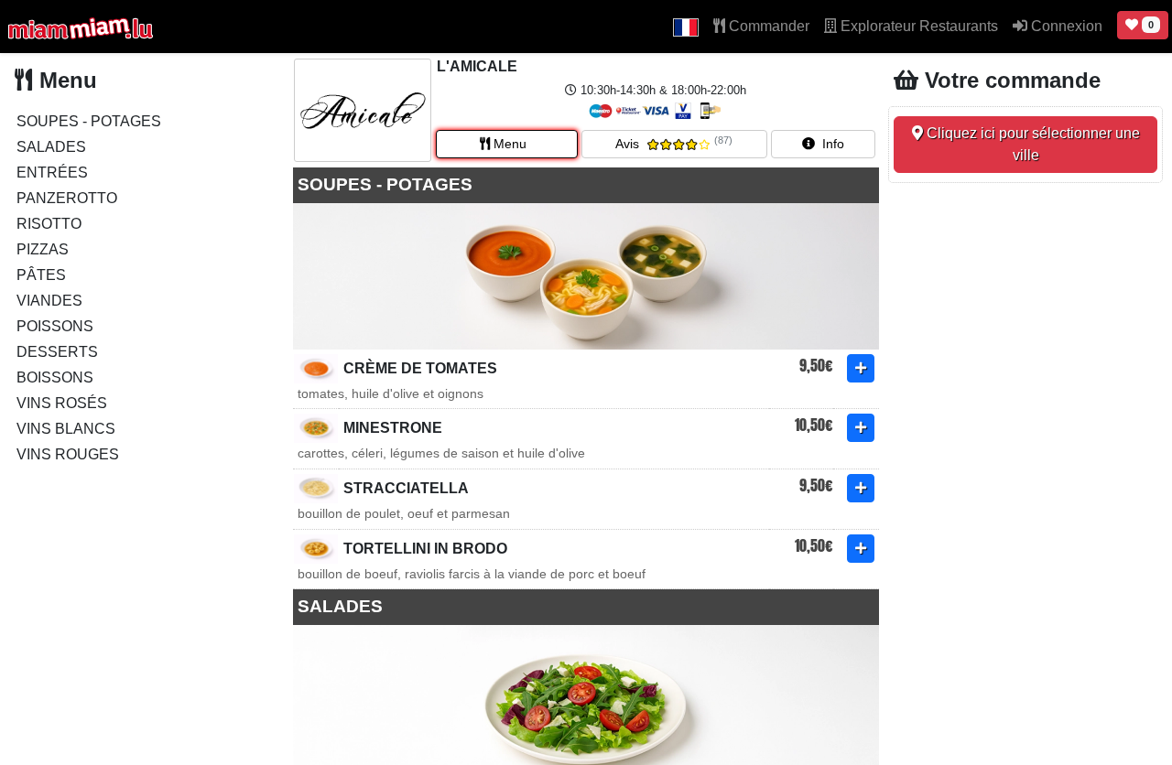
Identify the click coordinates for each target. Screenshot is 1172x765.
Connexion (1064, 26)
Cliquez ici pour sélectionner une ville (1031, 144)
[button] (686, 26)
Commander (767, 26)
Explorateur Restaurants (917, 26)
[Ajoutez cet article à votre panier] (860, 368)
